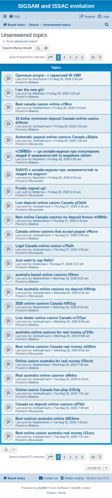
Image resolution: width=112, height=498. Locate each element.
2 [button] (64, 57)
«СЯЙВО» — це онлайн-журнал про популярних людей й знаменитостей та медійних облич (57, 153)
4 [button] (76, 57)
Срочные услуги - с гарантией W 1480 (48, 75)
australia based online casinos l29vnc (47, 275)
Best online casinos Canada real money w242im (55, 347)
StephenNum (41, 107)
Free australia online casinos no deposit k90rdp (55, 289)
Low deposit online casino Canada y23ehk (50, 203)
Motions (34, 82)
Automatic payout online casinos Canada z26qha (56, 137)
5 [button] (82, 57)
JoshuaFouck (42, 126)
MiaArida (38, 93)
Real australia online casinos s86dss (46, 375)
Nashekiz (39, 159)
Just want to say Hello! (34, 260)
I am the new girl (29, 90)
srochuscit (39, 79)
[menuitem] (14, 16)
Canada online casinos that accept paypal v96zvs (56, 231)
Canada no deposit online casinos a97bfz (50, 404)
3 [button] (70, 57)
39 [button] (93, 57)
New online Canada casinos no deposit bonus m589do (61, 217)
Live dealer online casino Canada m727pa (50, 318)
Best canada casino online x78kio (43, 104)
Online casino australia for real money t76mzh (54, 361)
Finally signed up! (30, 188)
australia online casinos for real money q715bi (54, 332)
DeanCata (39, 264)
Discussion (36, 144)
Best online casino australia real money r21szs (54, 433)
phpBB (41, 487)
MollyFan (39, 192)
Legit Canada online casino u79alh (44, 246)
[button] (50, 57)
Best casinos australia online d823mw (47, 419)
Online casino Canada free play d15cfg (47, 390)
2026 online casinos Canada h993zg (45, 303)
